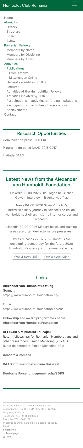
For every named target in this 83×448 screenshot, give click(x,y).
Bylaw (11, 41)
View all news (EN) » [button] (26, 256)
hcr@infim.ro (10, 429)
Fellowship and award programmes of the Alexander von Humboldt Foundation (34, 320)
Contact (10, 114)
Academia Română (17, 355)
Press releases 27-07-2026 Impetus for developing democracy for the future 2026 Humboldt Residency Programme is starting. (41, 243)
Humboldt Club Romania (25, 5)
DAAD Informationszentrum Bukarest (31, 364)
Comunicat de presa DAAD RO (25, 140)
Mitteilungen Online (23, 77)
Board (11, 36)
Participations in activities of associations (37, 105)
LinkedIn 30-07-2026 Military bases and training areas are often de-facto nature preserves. (41, 229)
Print (8, 436)
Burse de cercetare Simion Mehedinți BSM (33, 346)
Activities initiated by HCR (26, 96)
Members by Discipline (23, 54)
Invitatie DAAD (13, 155)
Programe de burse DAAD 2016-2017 (30, 148)
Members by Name (20, 50)
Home (8, 18)
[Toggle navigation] (74, 5)
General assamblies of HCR (26, 82)
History (12, 27)
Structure (13, 31)
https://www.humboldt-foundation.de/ (30, 295)
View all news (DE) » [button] (56, 256)
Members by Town (20, 59)
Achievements (17, 110)
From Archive (19, 73)
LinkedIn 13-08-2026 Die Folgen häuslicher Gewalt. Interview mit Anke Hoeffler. (41, 195)
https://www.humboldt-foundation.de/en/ (33, 309)
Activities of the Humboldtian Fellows (34, 91)
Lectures (13, 87)
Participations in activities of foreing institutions (42, 100)
